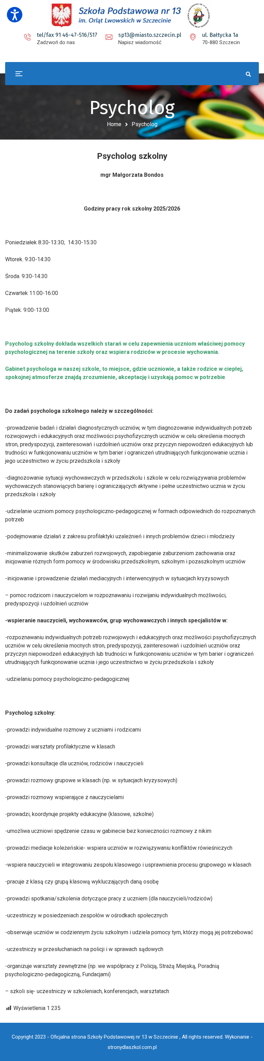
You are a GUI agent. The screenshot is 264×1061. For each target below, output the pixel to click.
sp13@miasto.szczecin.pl (149, 35)
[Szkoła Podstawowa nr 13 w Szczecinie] (132, 15)
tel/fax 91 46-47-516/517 (67, 35)
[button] (14, 14)
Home (114, 124)
